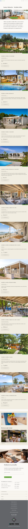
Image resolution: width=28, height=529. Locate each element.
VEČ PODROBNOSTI (5, 104)
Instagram (17, 484)
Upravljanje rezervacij (4, 487)
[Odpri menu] (27, 1)
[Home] (2, 1)
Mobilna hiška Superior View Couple (11, 245)
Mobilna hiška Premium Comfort (10, 169)
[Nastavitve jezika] (22, 1)
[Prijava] (23, 1)
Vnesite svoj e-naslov (7, 472)
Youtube (17, 486)
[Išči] (25, 1)
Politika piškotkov (14, 502)
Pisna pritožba (13, 506)
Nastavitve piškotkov (13, 504)
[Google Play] (11, 520)
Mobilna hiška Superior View (9, 395)
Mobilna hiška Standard (7, 56)
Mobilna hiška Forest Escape (8, 207)
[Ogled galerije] (27, 52)
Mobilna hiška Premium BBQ (8, 282)
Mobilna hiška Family (7, 357)
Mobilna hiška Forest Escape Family (10, 319)
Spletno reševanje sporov (14, 508)
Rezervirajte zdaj (14, 17)
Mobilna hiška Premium (7, 93)
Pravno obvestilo (13, 498)
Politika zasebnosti (14, 500)
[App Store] (16, 520)
